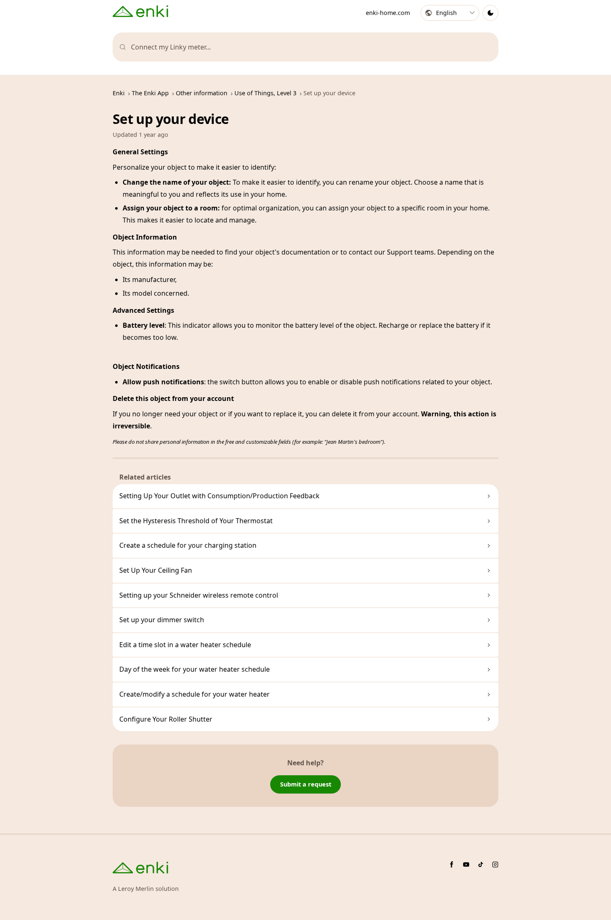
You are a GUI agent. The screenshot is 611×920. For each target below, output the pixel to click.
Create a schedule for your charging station (187, 545)
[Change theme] (490, 13)
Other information (201, 93)
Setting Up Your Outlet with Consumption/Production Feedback (219, 495)
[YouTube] (466, 864)
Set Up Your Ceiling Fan (155, 570)
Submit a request (305, 784)
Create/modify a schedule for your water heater (194, 694)
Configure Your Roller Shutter (165, 719)
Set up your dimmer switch (161, 619)
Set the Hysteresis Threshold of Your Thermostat (196, 520)
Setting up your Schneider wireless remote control (198, 595)
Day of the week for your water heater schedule (194, 669)
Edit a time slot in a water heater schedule (185, 644)
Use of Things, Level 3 (265, 93)
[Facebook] (451, 864)
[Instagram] (495, 864)
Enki (119, 93)
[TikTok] (481, 864)
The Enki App (150, 93)
